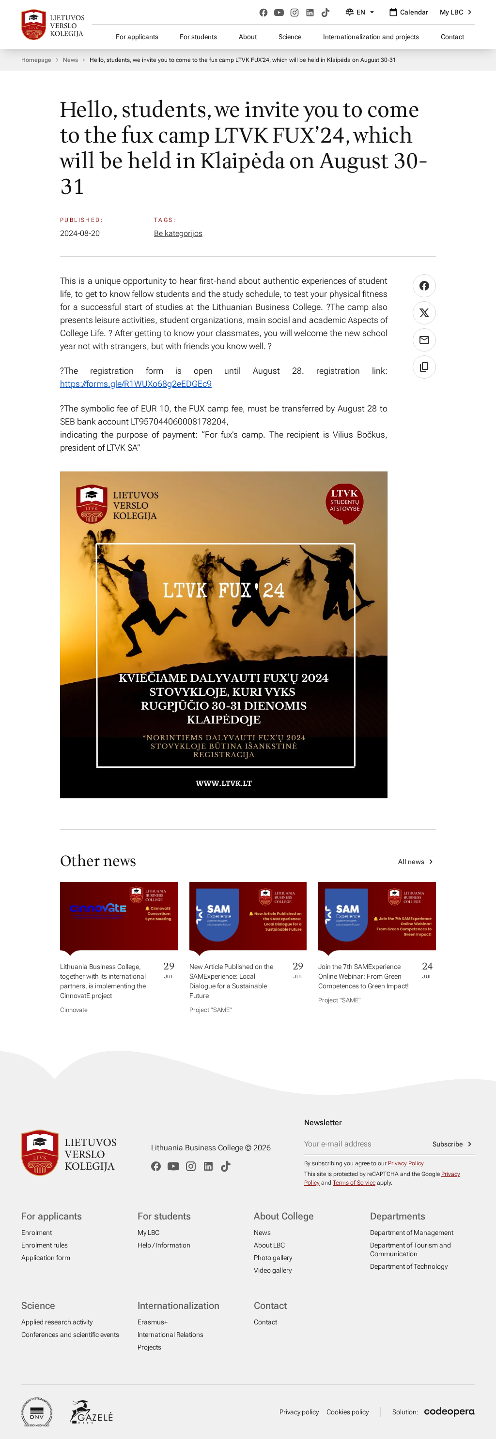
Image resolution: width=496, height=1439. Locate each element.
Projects (149, 1347)
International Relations (170, 1334)
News (70, 60)
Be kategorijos (178, 233)
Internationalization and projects (371, 37)
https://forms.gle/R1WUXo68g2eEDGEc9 (136, 384)
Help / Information (164, 1245)
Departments (397, 1216)
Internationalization (178, 1305)
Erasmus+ (153, 1322)
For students (198, 37)
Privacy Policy (406, 1163)
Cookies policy (347, 1412)
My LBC (451, 12)
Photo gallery (273, 1258)
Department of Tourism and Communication (410, 1249)
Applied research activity (57, 1322)
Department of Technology (409, 1266)
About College (284, 1216)
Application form (45, 1258)
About (248, 37)
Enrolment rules (44, 1245)
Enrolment (36, 1232)
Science (290, 37)
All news (411, 862)
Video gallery (273, 1270)
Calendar (414, 12)
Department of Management (411, 1232)
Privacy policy (299, 1412)
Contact (452, 37)
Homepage (36, 60)
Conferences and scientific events (70, 1334)
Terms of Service (354, 1182)
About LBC (269, 1245)
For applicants (137, 37)
